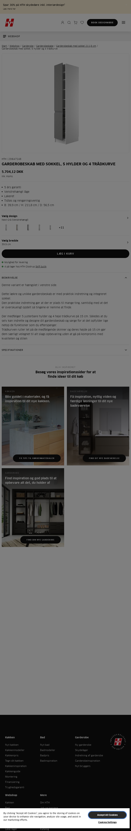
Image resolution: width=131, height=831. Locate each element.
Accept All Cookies (107, 815)
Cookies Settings (107, 822)
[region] (65, 819)
